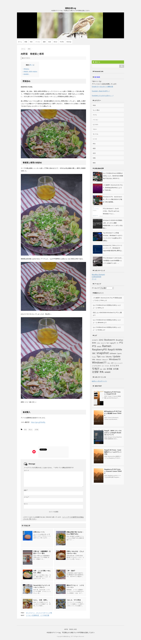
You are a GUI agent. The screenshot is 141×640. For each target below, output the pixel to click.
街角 (94, 158)
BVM (94, 343)
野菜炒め (26, 69)
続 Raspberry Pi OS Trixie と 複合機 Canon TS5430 (112, 413)
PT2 (121, 342)
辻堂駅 (95, 371)
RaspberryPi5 (99, 349)
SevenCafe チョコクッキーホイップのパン (41, 586)
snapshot (103, 353)
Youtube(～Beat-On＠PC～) (101, 91)
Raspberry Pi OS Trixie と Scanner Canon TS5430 (113, 471)
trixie (103, 357)
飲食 (26, 42)
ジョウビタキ (96, 366)
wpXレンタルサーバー (99, 381)
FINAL (102, 300)
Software (113, 353)
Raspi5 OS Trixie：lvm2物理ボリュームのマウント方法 (113, 452)
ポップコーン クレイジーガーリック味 (39, 613)
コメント (26, 470)
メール (26, 497)
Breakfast (119, 340)
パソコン (37, 42)
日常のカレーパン (39, 532)
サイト (26, 504)
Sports (119, 353)
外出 (94, 143)
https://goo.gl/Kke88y (38, 422)
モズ (103, 366)
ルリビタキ (114, 365)
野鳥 (102, 372)
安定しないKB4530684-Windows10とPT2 (105, 312)
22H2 (101, 340)
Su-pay (94, 357)
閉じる (32, 65)
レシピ (95, 139)
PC (117, 343)
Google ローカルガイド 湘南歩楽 (102, 86)
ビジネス (95, 124)
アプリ (95, 115)
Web (31, 42)
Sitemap (68, 42)
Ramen (106, 346)
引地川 (95, 368)
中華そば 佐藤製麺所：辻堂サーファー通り (42, 552)
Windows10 (114, 359)
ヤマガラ (107, 366)
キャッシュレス (118, 363)
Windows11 (99, 362)
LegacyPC (113, 343)
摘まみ (30, 429)
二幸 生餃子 (71, 571)
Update (116, 356)
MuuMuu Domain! (98, 274)
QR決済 (99, 346)
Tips (99, 356)
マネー (95, 129)
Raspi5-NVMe (115, 349)
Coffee (98, 343)
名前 (26, 490)
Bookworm (109, 339)
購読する (97, 62)
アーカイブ (95, 288)
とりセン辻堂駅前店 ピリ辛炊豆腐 (37, 615)
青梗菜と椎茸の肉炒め (30, 71)
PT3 (94, 346)
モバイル (95, 134)
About (55, 42)
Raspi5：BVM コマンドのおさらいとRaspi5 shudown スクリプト (112, 433)
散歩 (101, 369)
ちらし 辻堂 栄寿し (40, 600)
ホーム (20, 42)
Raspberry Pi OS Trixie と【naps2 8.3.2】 (112, 393)
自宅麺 (115, 369)
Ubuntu (109, 356)
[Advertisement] (39, 439)
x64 (112, 363)
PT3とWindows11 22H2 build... (112, 258)
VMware (98, 360)
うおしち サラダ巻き (74, 600)
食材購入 (26, 74)
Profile (62, 42)
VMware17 (105, 360)
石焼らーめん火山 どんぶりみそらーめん (75, 552)
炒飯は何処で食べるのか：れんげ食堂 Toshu (75, 533)
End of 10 (103, 343)
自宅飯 (36, 429)
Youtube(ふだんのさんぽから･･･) (102, 95)
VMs (93, 359)
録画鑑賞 (107, 372)
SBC (94, 353)
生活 (49, 42)
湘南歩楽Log (70, 8)
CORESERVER (96, 277)
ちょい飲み (96, 110)
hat (108, 343)
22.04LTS (95, 340)
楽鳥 (104, 369)
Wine (109, 363)
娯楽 (44, 42)
